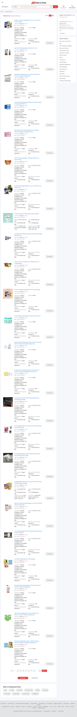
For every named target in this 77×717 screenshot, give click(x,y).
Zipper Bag (61, 71)
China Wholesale (34, 703)
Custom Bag (7, 693)
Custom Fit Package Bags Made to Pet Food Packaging (27, 289)
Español (12, 706)
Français (23, 706)
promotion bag (25, 693)
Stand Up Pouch (63, 69)
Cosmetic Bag (16, 693)
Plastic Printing (62, 55)
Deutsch (40, 706)
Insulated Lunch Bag (64, 53)
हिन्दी (63, 706)
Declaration (54, 711)
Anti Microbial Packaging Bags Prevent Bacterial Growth (27, 316)
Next (44, 670)
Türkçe (72, 706)
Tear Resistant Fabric (64, 50)
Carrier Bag (45, 690)
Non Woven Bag (29, 690)
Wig (60, 43)
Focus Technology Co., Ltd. (28, 711)
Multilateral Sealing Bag (64, 64)
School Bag (19, 690)
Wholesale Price (42, 703)
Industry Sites (49, 703)
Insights (38, 704)
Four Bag (12, 690)
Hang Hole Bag (62, 62)
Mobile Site (72, 703)
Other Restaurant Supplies (65, 46)
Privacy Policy (61, 711)
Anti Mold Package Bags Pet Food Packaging (24, 559)
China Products (11, 703)
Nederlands (45, 706)
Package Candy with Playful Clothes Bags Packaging (26, 213)
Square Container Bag (64, 76)
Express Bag (62, 78)
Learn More (62, 33)
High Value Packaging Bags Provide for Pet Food (25, 48)
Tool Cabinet (62, 59)
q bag (5, 690)
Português (18, 706)
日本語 (59, 706)
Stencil (60, 57)
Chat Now (35, 678)
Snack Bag (61, 73)
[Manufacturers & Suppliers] (38, 2)
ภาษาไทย (67, 706)
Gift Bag (37, 690)
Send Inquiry (50, 43)
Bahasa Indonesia (41, 707)
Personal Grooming (63, 48)
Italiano (35, 706)
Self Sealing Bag (63, 66)
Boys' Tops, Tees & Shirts (65, 41)
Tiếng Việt (34, 707)
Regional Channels (58, 703)
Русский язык (29, 706)
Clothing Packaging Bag (65, 80)
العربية (50, 706)
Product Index (66, 703)
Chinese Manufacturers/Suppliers (22, 703)
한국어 (55, 706)
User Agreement (47, 711)
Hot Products (3, 703)
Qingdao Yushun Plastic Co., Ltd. (67, 15)
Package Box (35, 693)
